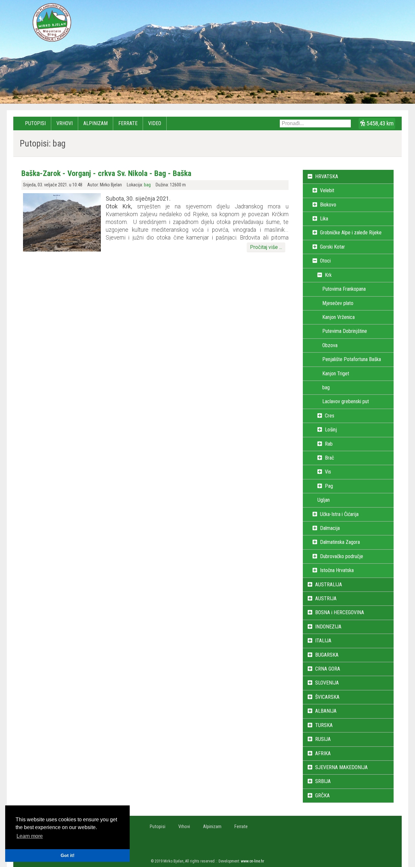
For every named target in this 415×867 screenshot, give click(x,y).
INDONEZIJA (328, 627)
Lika (324, 219)
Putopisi (35, 123)
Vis (328, 472)
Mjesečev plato (337, 303)
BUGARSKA (326, 655)
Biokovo (328, 205)
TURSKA (324, 725)
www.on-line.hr (252, 861)
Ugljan (323, 500)
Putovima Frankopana (344, 289)
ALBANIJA (326, 711)
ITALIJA (323, 641)
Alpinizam (95, 123)
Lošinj (331, 430)
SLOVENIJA (327, 683)
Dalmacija (330, 528)
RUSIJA (323, 739)
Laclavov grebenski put (345, 401)
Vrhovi (64, 123)
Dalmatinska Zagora (340, 542)
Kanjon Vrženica (338, 317)
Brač (329, 458)
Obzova (330, 345)
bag (147, 185)
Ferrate (127, 123)
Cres (329, 416)
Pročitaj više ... (266, 247)
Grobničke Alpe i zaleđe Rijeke (351, 232)
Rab (329, 444)
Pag (329, 486)
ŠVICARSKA (327, 697)
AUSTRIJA (326, 598)
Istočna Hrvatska (337, 570)
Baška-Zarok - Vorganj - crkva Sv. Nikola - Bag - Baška (106, 173)
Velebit (327, 190)
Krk (328, 275)
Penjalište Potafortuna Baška (351, 359)
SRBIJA (323, 781)
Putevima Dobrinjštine (344, 331)
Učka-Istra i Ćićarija (339, 514)
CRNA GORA (327, 669)
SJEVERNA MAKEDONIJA (341, 767)
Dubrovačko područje (341, 556)
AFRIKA (323, 753)
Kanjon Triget (335, 373)
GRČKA (322, 795)
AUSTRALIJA (328, 584)
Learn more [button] (30, 836)
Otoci (325, 261)
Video (154, 123)
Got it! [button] (68, 855)
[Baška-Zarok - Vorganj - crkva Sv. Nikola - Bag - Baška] (62, 250)
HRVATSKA (326, 176)
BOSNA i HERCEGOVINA (339, 612)
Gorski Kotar (332, 247)
